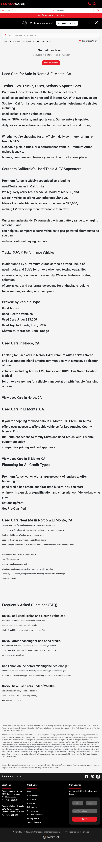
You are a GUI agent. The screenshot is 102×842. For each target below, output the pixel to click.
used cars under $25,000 (12, 696)
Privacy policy (33, 818)
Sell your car (32, 807)
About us (31, 803)
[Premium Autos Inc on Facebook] (86, 776)
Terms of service (34, 822)
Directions (31, 799)
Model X (7, 198)
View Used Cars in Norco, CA (22, 397)
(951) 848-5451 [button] (12, 800)
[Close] (96, 22)
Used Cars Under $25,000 (19, 319)
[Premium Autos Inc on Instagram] (91, 776)
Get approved (32, 811)
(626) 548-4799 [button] (12, 815)
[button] (89, 3)
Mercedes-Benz (28, 331)
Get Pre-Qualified (14, 508)
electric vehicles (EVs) (35, 114)
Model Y (54, 192)
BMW (42, 325)
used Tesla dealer (14, 186)
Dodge (44, 331)
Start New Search (51, 63)
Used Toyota (10, 325)
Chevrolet (8, 331)
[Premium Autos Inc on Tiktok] (97, 776)
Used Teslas (10, 308)
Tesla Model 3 (37, 192)
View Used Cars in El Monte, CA (23, 458)
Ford (34, 325)
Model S (66, 192)
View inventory (33, 795)
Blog (29, 792)
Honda (24, 325)
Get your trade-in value (67, 23)
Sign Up (85, 819)
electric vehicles (9, 625)
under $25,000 (67, 203)
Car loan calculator (35, 815)
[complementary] (94, 834)
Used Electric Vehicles (17, 314)
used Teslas (10, 114)
